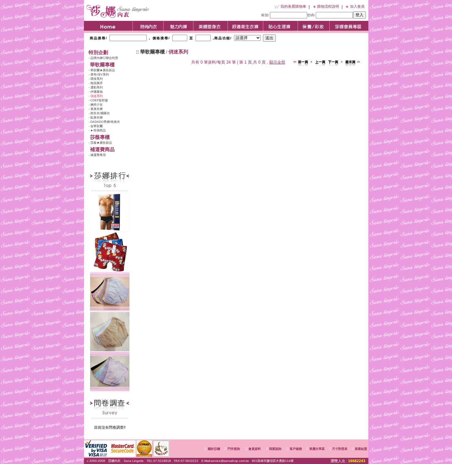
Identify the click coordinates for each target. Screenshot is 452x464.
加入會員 (357, 6)
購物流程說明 (328, 6)
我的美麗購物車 (293, 6)
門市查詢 (233, 448)
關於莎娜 (214, 448)
